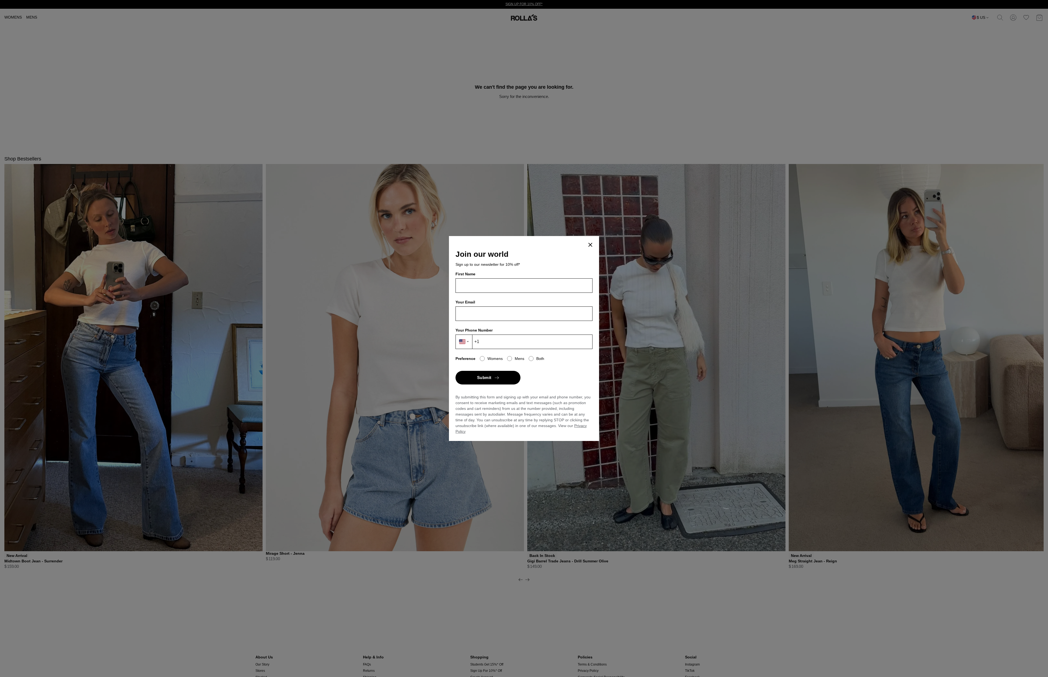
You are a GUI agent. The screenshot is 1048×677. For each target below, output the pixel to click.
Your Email (465, 302)
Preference (465, 358)
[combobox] (464, 342)
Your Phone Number (474, 330)
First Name (465, 274)
